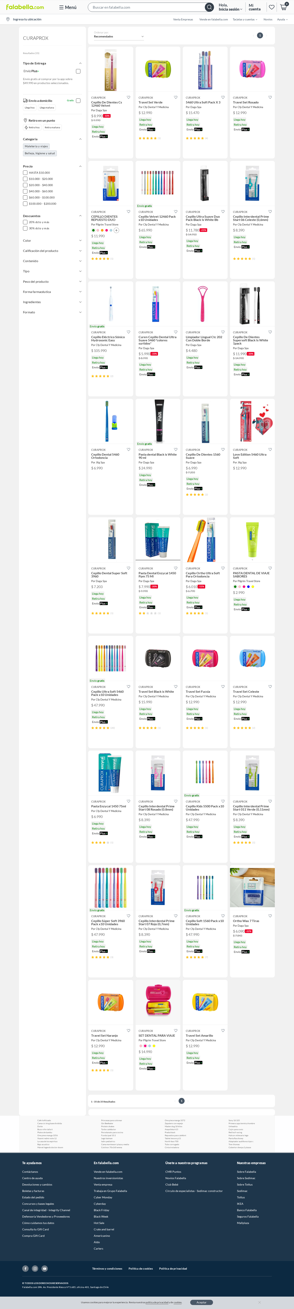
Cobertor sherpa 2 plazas (240, 1147)
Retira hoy (34, 127)
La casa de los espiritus (47, 1141)
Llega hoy (30, 107)
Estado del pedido (33, 1197)
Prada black (170, 1132)
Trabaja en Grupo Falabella (110, 1191)
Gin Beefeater (107, 1123)
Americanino (102, 1235)
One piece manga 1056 (47, 1135)
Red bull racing (235, 1132)
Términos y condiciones (107, 1268)
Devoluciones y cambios (37, 1184)
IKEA (240, 1203)
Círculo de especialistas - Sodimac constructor (194, 1191)
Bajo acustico (43, 1144)
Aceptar (202, 1302)
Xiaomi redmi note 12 (47, 1138)
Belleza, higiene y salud (40, 153)
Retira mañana (52, 127)
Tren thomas (234, 1144)
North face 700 (171, 1141)
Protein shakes (107, 1126)
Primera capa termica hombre (242, 1123)
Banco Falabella (247, 1210)
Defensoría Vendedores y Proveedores (46, 1216)
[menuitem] (242, 19)
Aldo (97, 1242)
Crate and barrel (104, 1229)
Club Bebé (171, 1184)
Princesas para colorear (111, 1120)
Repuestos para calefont (175, 1135)
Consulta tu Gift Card (35, 1229)
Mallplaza (243, 1223)
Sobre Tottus (245, 1184)
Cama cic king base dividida (49, 1123)
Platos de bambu (44, 1132)
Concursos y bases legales (38, 1203)
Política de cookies (141, 1268)
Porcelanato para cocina (112, 1132)
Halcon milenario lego (238, 1135)
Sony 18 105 (234, 1120)
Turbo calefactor (108, 1129)
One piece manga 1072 (175, 1120)
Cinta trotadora (172, 1147)
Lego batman (107, 1138)
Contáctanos (30, 1171)
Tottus (241, 1197)
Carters (98, 1248)
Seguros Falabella (248, 1216)
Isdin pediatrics (108, 1141)
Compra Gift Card (33, 1235)
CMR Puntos (173, 1171)
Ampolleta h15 (171, 1129)
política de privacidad (157, 1302)
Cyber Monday (103, 1197)
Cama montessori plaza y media (115, 1144)
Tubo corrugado (172, 1144)
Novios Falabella (175, 1178)
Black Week (101, 1216)
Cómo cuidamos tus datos (38, 1223)
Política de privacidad (173, 1268)
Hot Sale (99, 1223)
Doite (40, 1126)
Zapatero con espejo (174, 1123)
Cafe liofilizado (44, 1120)
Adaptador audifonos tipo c (241, 1141)
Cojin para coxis (236, 1129)
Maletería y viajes (36, 146)
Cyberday (100, 1203)
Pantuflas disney (236, 1138)
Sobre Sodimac (246, 1178)
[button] (151, 7)
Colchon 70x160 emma (111, 1147)
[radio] (140, 138)
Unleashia (233, 1126)
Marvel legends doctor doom (50, 1147)
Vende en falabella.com (108, 1171)
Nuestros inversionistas (108, 1178)
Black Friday (101, 1210)
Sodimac (242, 1191)
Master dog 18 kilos (173, 1126)
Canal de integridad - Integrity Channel (46, 1210)
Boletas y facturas (33, 1191)
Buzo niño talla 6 (45, 1129)
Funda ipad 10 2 (108, 1135)
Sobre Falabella (246, 1171)
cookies (178, 1302)
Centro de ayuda (32, 1178)
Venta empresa (103, 1184)
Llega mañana (47, 107)
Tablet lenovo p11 (173, 1138)
